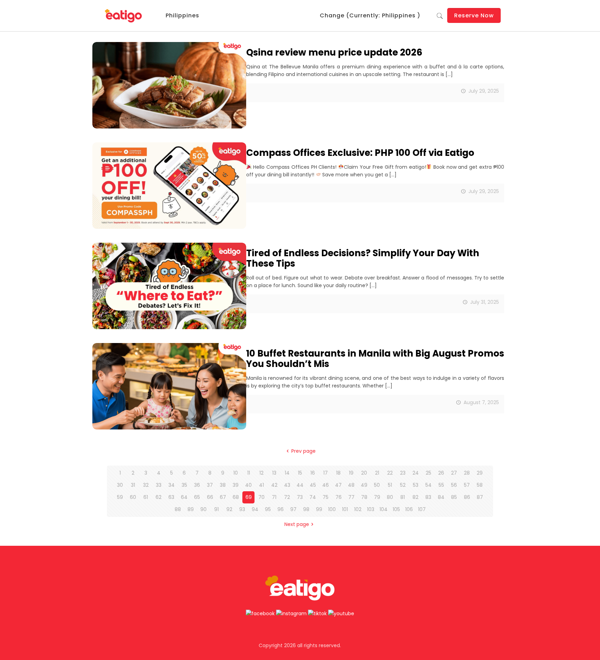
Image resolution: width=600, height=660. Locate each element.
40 (248, 485)
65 (197, 497)
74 (312, 497)
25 (428, 472)
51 (390, 485)
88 (178, 509)
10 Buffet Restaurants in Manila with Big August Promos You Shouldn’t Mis (375, 358)
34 (171, 485)
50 (377, 485)
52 (403, 485)
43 (287, 485)
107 (422, 509)
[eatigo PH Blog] (123, 15)
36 (197, 485)
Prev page (303, 451)
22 (390, 472)
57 (467, 485)
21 (377, 472)
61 (145, 497)
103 (370, 509)
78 (364, 497)
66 (210, 497)
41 (261, 485)
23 (403, 472)
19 (351, 472)
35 (184, 485)
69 (248, 497)
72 (287, 497)
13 (274, 472)
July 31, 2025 (484, 302)
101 (345, 509)
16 (312, 472)
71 (274, 497)
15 (300, 472)
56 (454, 485)
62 (158, 497)
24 (415, 472)
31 (133, 485)
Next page (296, 524)
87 (480, 497)
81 (402, 497)
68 (236, 497)
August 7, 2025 (481, 402)
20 (364, 472)
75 (325, 497)
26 (441, 472)
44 (300, 485)
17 (325, 472)
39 (236, 485)
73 (300, 497)
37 (210, 485)
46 (325, 485)
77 (351, 497)
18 (338, 472)
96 (280, 509)
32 (146, 485)
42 (274, 485)
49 (364, 485)
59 (120, 497)
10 (235, 472)
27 (454, 472)
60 (133, 497)
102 (357, 509)
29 (480, 472)
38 (223, 485)
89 (191, 509)
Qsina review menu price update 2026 (334, 52)
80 (390, 497)
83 (428, 497)
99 (319, 509)
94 (255, 509)
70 (261, 497)
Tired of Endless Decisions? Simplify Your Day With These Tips (362, 258)
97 (293, 509)
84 (441, 497)
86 (467, 497)
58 (480, 485)
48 (351, 485)
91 (216, 509)
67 (223, 497)
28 (467, 472)
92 (229, 509)
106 (409, 509)
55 (441, 485)
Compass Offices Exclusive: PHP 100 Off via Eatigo (360, 153)
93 (242, 509)
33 (158, 485)
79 (377, 497)
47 (338, 485)
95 (268, 509)
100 (332, 509)
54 (428, 485)
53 (415, 485)
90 (203, 509)
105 (396, 509)
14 (287, 472)
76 (338, 497)
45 (313, 485)
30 (120, 485)
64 (184, 497)
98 (306, 509)
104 (384, 509)
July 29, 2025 (483, 90)
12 (261, 472)
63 (171, 497)
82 (415, 497)
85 (454, 497)
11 (248, 472)
